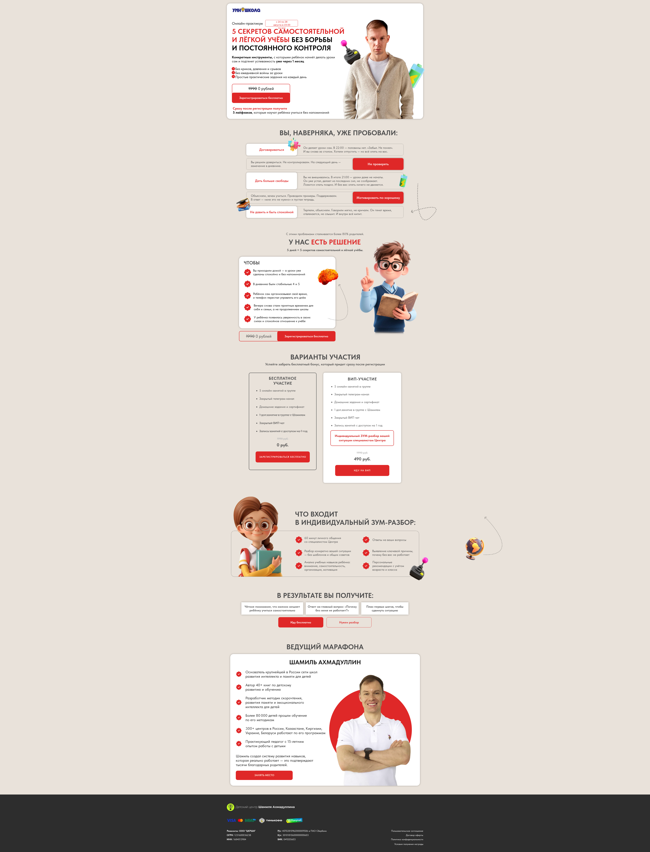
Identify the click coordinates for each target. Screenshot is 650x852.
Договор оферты (414, 835)
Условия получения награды (408, 844)
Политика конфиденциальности (407, 839)
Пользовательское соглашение (407, 831)
